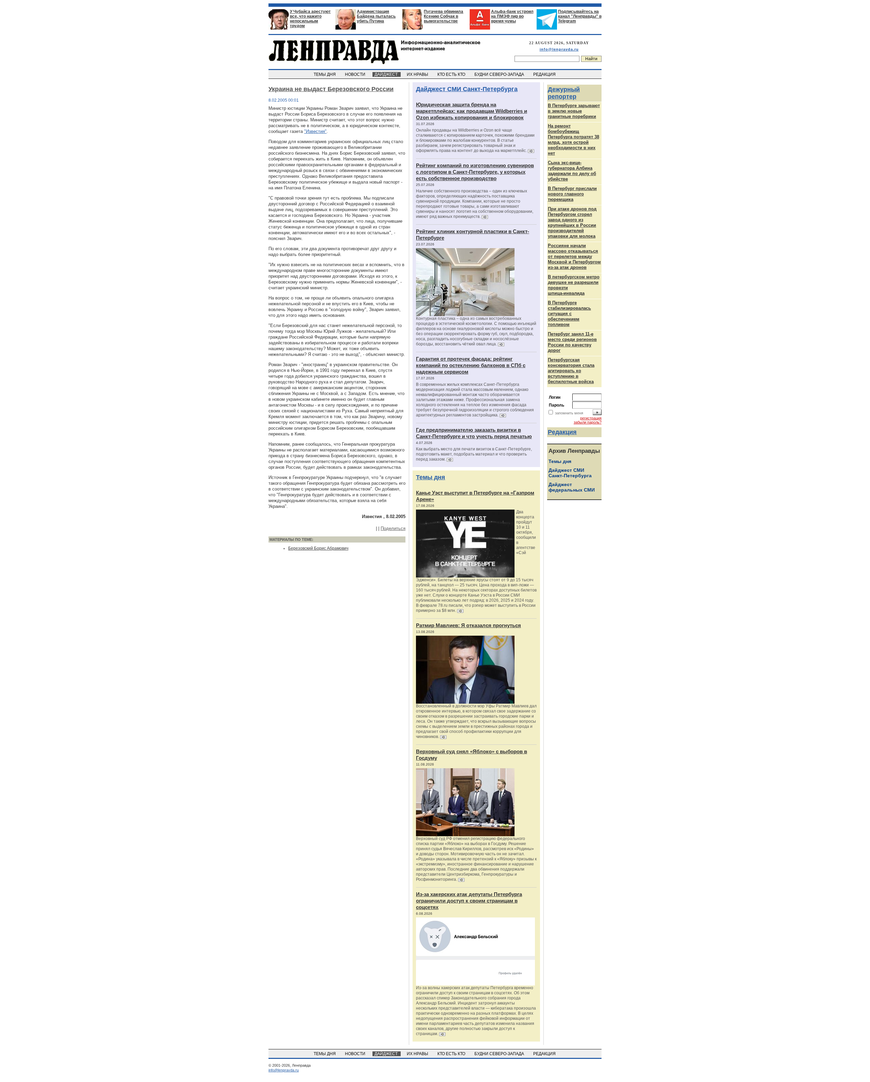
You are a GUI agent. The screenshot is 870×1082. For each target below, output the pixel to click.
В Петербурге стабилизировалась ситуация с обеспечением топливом (569, 313)
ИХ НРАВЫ (418, 74)
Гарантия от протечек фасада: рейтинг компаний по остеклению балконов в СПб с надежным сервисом (470, 365)
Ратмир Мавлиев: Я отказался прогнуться (468, 625)
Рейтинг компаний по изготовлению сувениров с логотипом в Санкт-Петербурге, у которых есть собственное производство (475, 171)
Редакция (562, 432)
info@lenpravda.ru (559, 49)
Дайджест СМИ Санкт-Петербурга (467, 89)
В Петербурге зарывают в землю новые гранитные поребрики (574, 111)
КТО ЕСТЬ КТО (451, 74)
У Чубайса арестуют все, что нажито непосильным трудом (310, 18)
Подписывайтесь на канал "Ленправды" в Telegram (580, 16)
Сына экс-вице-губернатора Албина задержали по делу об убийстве (572, 171)
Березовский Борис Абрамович (318, 548)
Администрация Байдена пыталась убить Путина (376, 16)
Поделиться (393, 528)
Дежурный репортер (564, 93)
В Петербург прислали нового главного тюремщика (572, 194)
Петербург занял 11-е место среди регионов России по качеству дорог (572, 342)
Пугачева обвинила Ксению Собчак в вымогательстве (443, 16)
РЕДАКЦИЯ (545, 74)
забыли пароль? (588, 422)
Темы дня (430, 477)
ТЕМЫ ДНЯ (325, 74)
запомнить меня (569, 413)
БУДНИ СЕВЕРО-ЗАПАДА (499, 74)
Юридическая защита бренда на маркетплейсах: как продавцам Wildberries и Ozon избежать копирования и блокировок (471, 111)
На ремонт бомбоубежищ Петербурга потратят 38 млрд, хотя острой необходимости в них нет (573, 139)
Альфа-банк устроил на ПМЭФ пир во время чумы (512, 16)
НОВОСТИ (355, 74)
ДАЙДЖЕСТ (386, 74)
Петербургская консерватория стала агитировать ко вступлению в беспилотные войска (571, 370)
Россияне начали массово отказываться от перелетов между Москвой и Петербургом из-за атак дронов (574, 256)
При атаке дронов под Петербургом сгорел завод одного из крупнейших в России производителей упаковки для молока (572, 222)
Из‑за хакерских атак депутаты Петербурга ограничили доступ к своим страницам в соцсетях (469, 900)
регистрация (591, 418)
